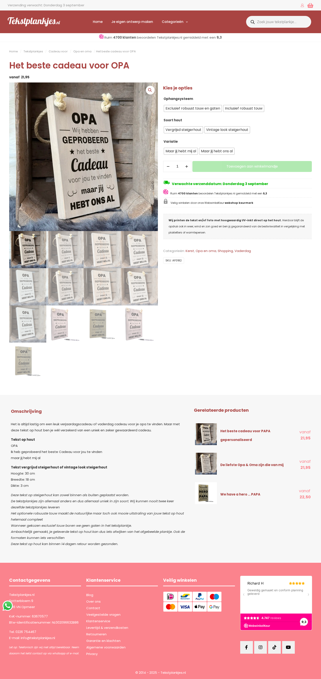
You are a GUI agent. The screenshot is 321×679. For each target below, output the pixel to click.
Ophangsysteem (178, 98)
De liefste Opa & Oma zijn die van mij (252, 465)
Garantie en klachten (103, 640)
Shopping (225, 251)
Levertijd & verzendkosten (107, 627)
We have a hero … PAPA (240, 494)
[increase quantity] (186, 166)
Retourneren (96, 634)
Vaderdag (243, 251)
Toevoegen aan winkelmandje (252, 166)
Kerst (190, 251)
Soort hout (173, 120)
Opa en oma (82, 51)
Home (13, 51)
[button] (150, 90)
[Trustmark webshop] (101, 37)
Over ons (93, 601)
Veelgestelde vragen (103, 614)
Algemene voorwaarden (106, 647)
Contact (93, 608)
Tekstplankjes (33, 51)
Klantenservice (98, 621)
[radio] (193, 108)
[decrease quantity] (168, 166)
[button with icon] (246, 647)
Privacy (92, 654)
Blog (89, 595)
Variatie (171, 141)
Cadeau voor (58, 51)
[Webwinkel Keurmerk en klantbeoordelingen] (166, 193)
